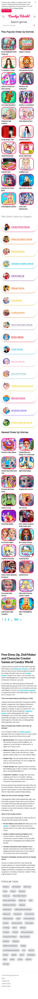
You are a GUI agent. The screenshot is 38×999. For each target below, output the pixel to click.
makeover (6, 914)
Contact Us (5, 981)
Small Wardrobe (7, 156)
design (23, 946)
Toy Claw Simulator (8, 105)
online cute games (10, 946)
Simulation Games (19, 410)
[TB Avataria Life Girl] (26, 62)
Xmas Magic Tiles (7, 139)
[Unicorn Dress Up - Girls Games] (8, 78)
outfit (20, 959)
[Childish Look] (26, 164)
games (28, 959)
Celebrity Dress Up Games (22, 386)
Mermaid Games (18, 398)
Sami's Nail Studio (25, 156)
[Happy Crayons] (26, 44)
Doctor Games (17, 337)
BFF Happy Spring (25, 542)
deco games (24, 937)
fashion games (25, 732)
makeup (22, 905)
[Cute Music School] (26, 113)
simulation (17, 914)
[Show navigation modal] (34, 16)
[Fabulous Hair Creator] (8, 113)
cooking (6, 928)
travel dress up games (27, 690)
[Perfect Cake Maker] (8, 444)
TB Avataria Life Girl (26, 70)
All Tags (6, 964)
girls (30, 900)
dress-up (27, 887)
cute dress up (29, 919)
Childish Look (23, 172)
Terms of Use (6, 983)
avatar (5, 826)
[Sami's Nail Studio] (26, 148)
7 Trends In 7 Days (8, 70)
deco (15, 928)
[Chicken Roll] (8, 164)
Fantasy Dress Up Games (21, 422)
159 (16, 619)
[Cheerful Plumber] (8, 551)
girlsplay (16, 941)
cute (5, 891)
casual (15, 932)
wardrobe (31, 955)
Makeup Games (17, 288)
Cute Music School (25, 121)
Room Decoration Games (21, 325)
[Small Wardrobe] (8, 148)
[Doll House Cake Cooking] (8, 604)
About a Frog (6, 508)
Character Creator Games (22, 263)
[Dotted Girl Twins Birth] (8, 180)
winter (5, 955)
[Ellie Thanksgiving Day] (26, 604)
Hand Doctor (23, 575)
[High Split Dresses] (26, 180)
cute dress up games (11, 950)
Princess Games (18, 251)
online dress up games (23, 909)
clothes (6, 932)
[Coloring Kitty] (26, 551)
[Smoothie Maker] (8, 516)
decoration (7, 909)
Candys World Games (20, 227)
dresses (6, 941)
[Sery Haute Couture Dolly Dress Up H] (26, 516)
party (22, 955)
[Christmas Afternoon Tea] (8, 463)
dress (12, 959)
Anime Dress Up (17, 276)
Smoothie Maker (7, 524)
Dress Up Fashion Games (21, 239)
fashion (6, 887)
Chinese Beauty (24, 139)
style (18, 919)
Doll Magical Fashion (8, 206)
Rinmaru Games (18, 361)
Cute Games (16, 300)
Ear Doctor (23, 508)
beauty (22, 928)
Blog (3, 978)
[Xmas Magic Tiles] (8, 132)
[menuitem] (4, 16)
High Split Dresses (25, 188)
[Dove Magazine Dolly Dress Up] (8, 44)
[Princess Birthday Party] (8, 481)
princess (22, 891)
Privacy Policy (6, 986)
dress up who (17, 923)
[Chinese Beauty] (26, 132)
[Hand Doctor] (26, 567)
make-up (22, 900)
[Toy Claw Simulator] (8, 97)
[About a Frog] (8, 500)
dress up (6, 896)
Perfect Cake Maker (8, 452)
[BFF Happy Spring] (26, 534)
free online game (19, 896)
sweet (13, 891)
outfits (5, 923)
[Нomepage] (19, 16)
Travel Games (17, 349)
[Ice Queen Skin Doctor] (8, 585)
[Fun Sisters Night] (8, 534)
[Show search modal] (4, 16)
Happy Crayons (24, 52)
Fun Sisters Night (7, 542)
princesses (29, 923)
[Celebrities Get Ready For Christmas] (26, 444)
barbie (14, 955)
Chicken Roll (5, 172)
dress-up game (27, 932)
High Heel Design (25, 471)
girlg (4, 959)
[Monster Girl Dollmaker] (26, 78)
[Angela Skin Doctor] (26, 481)
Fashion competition (26, 105)
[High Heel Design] (26, 463)
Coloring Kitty (24, 558)
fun (24, 950)
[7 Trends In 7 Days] (8, 62)
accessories (29, 914)
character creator (9, 937)
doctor (31, 950)
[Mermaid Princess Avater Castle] (26, 585)
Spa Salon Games (18, 373)
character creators (21, 669)
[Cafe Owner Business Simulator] (8, 567)
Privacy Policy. (18, 8)
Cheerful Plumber (7, 558)
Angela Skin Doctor (26, 489)
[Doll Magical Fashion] (8, 199)
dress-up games (9, 900)
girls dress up (8, 919)
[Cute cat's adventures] (26, 199)
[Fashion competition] (26, 97)
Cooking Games (18, 312)
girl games (16, 887)
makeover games (9, 905)
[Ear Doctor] (26, 500)
